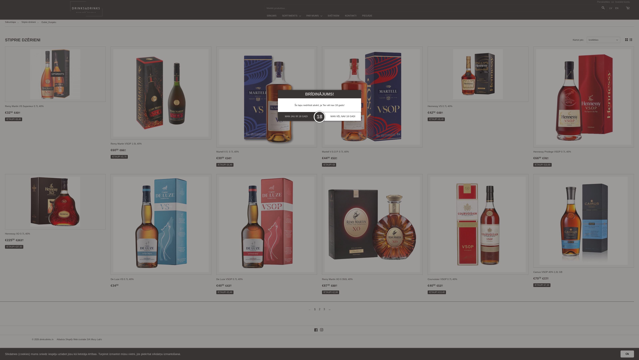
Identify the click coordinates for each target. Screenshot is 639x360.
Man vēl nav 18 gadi (342, 116)
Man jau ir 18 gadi (296, 116)
